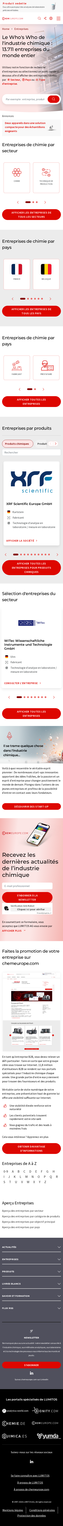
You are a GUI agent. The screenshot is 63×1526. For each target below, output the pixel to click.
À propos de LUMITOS (30, 1482)
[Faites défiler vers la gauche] (50, 443)
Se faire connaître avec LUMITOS (30, 1475)
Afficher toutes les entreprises (31, 401)
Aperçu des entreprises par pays (21, 1227)
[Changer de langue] (50, 19)
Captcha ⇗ (44, 913)
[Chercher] (39, 19)
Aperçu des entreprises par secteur (22, 1210)
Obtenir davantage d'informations (31, 1148)
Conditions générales (42, 1510)
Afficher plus (12, 930)
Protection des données (31, 1515)
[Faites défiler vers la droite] (55, 443)
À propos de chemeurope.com (31, 1489)
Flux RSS (7, 1308)
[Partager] (45, 19)
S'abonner (31, 1365)
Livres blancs (11, 1283)
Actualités (9, 1247)
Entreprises (10, 1259)
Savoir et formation (16, 1296)
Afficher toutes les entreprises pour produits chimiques (31, 568)
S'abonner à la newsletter (27, 897)
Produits (8, 1271)
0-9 (6, 1171)
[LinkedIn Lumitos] (31, 1461)
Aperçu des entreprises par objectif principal (28, 1221)
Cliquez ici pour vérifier (31, 909)
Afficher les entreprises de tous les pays (31, 311)
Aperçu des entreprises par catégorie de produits (31, 1216)
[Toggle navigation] (58, 19)
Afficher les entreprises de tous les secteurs (31, 214)
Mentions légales (12, 1510)
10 (49, 554)
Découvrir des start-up (31, 806)
